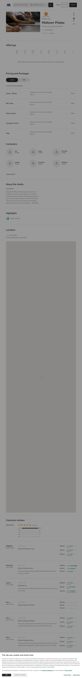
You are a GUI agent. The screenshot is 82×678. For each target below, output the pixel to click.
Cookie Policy (76, 675)
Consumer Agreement (47, 670)
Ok (7, 675)
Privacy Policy (68, 670)
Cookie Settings (20, 675)
